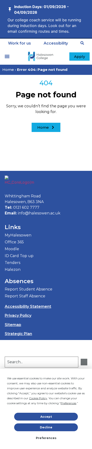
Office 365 (14, 242)
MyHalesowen (18, 235)
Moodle (12, 249)
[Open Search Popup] (82, 43)
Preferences (46, 438)
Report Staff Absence (25, 296)
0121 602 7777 (26, 207)
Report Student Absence (28, 289)
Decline (46, 427)
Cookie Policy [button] (38, 398)
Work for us (19, 43)
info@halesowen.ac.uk (39, 213)
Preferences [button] (68, 403)
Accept (46, 416)
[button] (7, 56)
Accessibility (56, 43)
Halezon (13, 269)
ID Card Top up (19, 256)
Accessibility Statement (28, 306)
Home (8, 69)
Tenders (12, 262)
